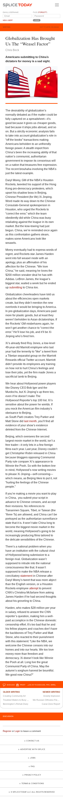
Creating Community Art (14, 696)
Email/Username (11, 12)
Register (7, 731)
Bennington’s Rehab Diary (15, 704)
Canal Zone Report (51, 704)
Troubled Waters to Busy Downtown (20, 700)
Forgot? (42, 12)
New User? (8, 20)
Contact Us (32, 741)
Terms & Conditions (32, 783)
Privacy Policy (32, 775)
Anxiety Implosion (51, 696)
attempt (33, 588)
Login (17, 731)
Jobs (32, 758)
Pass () (40, 12)
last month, (30, 421)
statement (26, 575)
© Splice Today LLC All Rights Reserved (33, 792)
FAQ (32, 766)
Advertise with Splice (32, 749)
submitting (15, 287)
